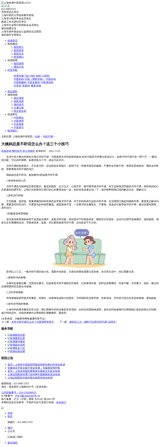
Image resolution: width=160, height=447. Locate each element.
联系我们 (19, 57)
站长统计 (61, 402)
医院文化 (19, 53)
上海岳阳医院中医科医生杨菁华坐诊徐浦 (30, 377)
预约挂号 (19, 104)
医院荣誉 (19, 50)
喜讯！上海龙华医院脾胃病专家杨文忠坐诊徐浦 (34, 371)
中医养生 (19, 117)
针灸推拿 (19, 124)
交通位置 (19, 107)
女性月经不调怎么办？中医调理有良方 (32, 322)
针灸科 (17, 85)
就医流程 (19, 101)
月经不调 (48, 136)
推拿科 (26, 85)
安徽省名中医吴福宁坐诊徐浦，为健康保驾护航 (34, 368)
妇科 (38, 76)
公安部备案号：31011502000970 (18, 392)
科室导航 (13, 70)
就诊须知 (19, 98)
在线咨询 (6, 151)
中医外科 (51, 79)
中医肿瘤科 (20, 82)
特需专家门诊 (21, 76)
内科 (32, 76)
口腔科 (46, 76)
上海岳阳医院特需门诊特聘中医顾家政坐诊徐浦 (34, 374)
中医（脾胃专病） (35, 79)
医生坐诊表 (20, 111)
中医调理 (19, 121)
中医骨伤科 (47, 82)
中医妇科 (19, 79)
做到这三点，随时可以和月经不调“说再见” (93, 322)
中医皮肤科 (33, 82)
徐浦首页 (13, 40)
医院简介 (19, 47)
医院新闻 (19, 63)
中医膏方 (19, 127)
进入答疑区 (28, 151)
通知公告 (19, 66)
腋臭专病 (36, 85)
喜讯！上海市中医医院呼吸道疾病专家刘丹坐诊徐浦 (36, 364)
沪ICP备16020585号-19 (27, 395)
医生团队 (13, 91)
